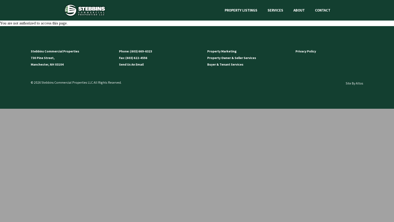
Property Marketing (222, 51)
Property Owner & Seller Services (231, 58)
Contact (322, 10)
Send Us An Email (131, 64)
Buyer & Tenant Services (225, 64)
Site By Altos (354, 83)
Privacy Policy (306, 51)
